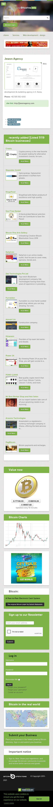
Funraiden (10, 298)
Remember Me (12, 679)
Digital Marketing (14, 124)
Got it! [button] (39, 799)
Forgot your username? (17, 690)
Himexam (10, 336)
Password (9, 670)
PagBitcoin (10, 442)
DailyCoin (10, 252)
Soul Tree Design (13, 211)
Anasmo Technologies (16, 418)
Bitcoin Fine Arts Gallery (16, 233)
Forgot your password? (17, 687)
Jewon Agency (13, 58)
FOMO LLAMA (12, 375)
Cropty (9, 148)
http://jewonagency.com (24, 103)
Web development (14, 119)
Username (10, 660)
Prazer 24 (10, 356)
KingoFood (10, 192)
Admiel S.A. (11, 319)
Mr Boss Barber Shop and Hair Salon (22, 396)
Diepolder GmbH (13, 170)
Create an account (15, 692)
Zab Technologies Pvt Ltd (17, 274)
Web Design (12, 122)
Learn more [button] (9, 803)
